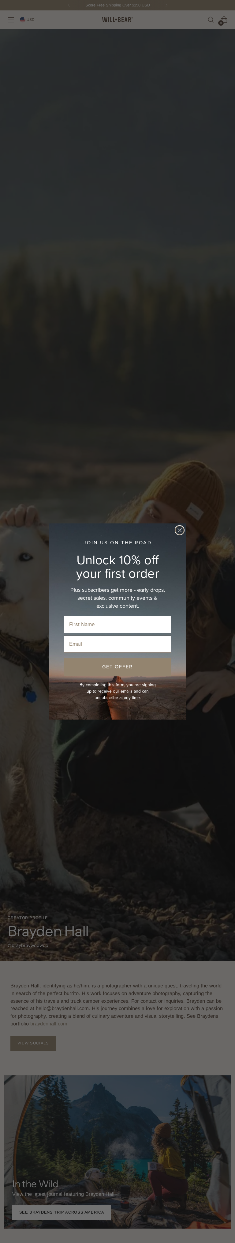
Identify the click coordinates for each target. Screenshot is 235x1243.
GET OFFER (117, 666)
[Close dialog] (179, 530)
